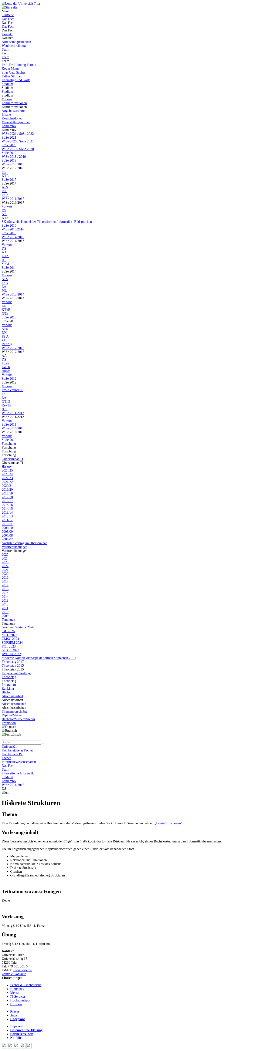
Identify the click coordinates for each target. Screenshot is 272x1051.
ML (4, 290)
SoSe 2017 (9, 179)
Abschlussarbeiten (14, 704)
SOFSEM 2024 (12, 642)
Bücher (6, 692)
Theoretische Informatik (18, 773)
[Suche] (3, 739)
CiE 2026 (8, 631)
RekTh (6, 405)
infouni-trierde (22, 970)
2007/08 (7, 535)
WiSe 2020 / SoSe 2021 (18, 141)
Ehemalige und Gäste (16, 80)
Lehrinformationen (14, 103)
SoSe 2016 (9, 225)
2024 (5, 558)
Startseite (8, 15)
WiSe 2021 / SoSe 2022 (18, 133)
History (7, 466)
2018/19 (7, 493)
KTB (5, 176)
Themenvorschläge (14, 711)
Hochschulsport (20, 1000)
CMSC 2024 (10, 639)
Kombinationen (12, 118)
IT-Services (18, 996)
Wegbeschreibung (14, 45)
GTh (5, 313)
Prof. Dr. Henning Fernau (19, 65)
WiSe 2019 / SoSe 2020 (18, 149)
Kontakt (7, 34)
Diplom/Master (12, 715)
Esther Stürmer (12, 76)
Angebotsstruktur (13, 110)
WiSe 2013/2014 (13, 294)
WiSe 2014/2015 (13, 237)
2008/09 (7, 531)
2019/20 (7, 489)
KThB (6, 309)
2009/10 (7, 528)
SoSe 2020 (9, 145)
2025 (5, 554)
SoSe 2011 (9, 424)
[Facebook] (5, 1047)
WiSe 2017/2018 (13, 164)
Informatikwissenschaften (19, 762)
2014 (5, 596)
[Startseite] (21, 3)
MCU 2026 (9, 635)
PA (4, 172)
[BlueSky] (11, 1047)
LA (4, 286)
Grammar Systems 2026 (18, 627)
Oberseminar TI (12, 459)
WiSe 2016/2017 (13, 198)
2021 (5, 570)
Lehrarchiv (9, 126)
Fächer (6, 758)
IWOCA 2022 (11, 654)
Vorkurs (7, 99)
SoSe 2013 (9, 317)
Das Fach (8, 19)
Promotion (9, 723)
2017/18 (7, 497)
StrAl (5, 264)
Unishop (16, 1004)
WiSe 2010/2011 (13, 428)
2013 (5, 600)
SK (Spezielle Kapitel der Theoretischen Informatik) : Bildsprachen (47, 221)
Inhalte (6, 114)
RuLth (6, 371)
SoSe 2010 (9, 440)
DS (4, 210)
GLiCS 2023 (10, 650)
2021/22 (7, 482)
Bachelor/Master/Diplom (18, 719)
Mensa (14, 992)
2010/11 (7, 524)
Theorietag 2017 (13, 661)
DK (4, 191)
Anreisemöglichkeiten (16, 42)
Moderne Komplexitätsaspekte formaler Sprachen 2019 (39, 658)
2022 (5, 566)
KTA (5, 218)
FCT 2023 (9, 646)
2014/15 (7, 508)
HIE (4, 409)
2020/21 (7, 485)
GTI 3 (6, 401)
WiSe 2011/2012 (13, 413)
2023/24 (7, 474)
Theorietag (9, 677)
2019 (5, 577)
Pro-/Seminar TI (12, 390)
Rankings (8, 688)
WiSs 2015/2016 (13, 229)
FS (4, 394)
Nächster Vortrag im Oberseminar (24, 543)
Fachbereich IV (12, 754)
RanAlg (7, 344)
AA (4, 214)
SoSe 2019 (9, 153)
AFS (5, 187)
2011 (5, 608)
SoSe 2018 (9, 160)
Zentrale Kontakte (14, 974)
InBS (5, 363)
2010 (5, 612)
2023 (5, 562)
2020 (5, 573)
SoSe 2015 (9, 233)
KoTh (6, 367)
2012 (5, 604)
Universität (9, 746)
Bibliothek (17, 989)
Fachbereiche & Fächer (17, 750)
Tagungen (8, 619)
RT (4, 260)
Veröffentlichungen (14, 547)
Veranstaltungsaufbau (16, 122)
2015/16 (7, 505)
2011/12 (7, 520)
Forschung (9, 443)
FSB (5, 283)
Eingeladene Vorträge (16, 673)
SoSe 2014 (9, 267)
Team (5, 49)
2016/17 (7, 501)
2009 (5, 616)
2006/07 (7, 539)
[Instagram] (23, 1047)
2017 (5, 585)
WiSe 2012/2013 (13, 348)
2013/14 (7, 512)
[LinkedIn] (29, 1047)
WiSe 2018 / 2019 (14, 156)
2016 (5, 589)
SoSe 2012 (9, 378)
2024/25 (7, 470)
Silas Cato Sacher (13, 72)
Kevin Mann (10, 68)
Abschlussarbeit (12, 696)
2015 (5, 593)
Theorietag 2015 (13, 665)
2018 (5, 581)
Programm (9, 684)
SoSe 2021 (9, 137)
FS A (5, 195)
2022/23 (7, 478)
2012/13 (7, 516)
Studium (7, 84)
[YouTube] (17, 1047)
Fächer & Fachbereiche (25, 985)
